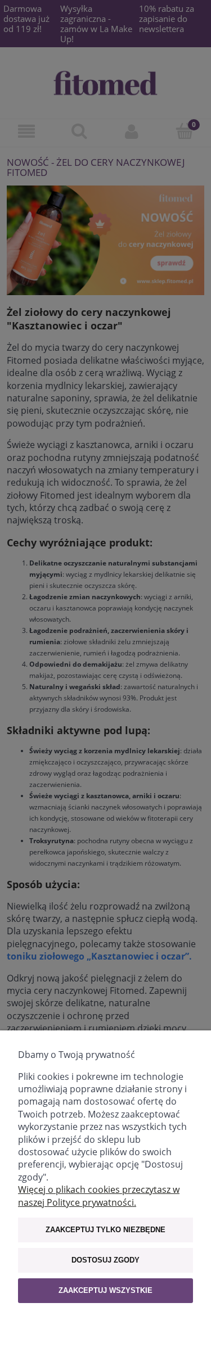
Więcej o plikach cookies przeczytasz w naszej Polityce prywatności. (98, 1195)
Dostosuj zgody (105, 1260)
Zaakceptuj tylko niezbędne (105, 1229)
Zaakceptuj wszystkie (105, 1290)
